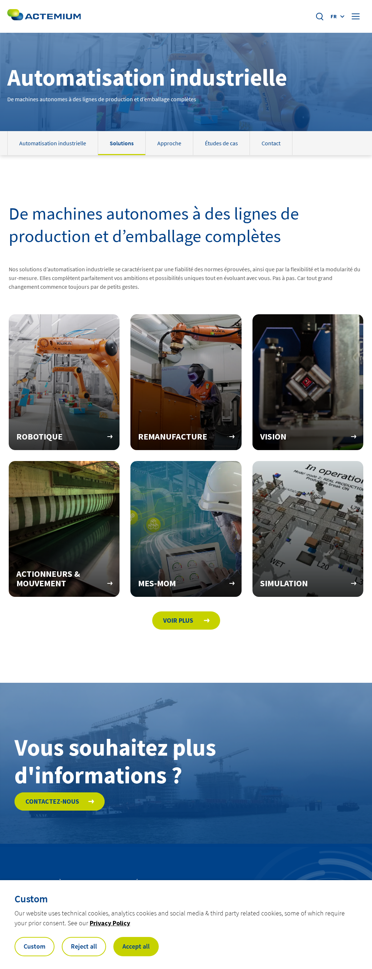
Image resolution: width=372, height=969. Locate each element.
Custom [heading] (31, 899)
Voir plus (179, 620)
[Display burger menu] (356, 16)
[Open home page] (44, 16)
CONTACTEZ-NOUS (52, 801)
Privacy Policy (110, 923)
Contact (271, 143)
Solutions (122, 143)
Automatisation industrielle (52, 143)
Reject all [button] (84, 946)
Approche (169, 143)
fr (334, 16)
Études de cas (221, 143)
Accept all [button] (136, 946)
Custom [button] (34, 946)
